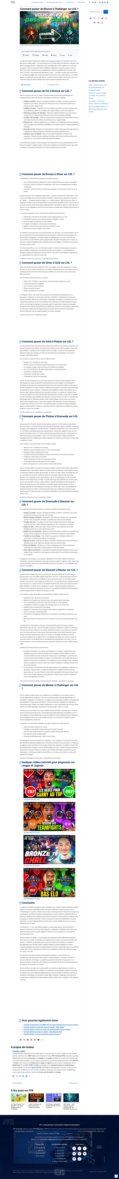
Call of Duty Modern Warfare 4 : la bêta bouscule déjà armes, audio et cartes (98, 109)
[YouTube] (100, 2)
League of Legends (55, 61)
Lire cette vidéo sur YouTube (31, 799)
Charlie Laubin (50, 1170)
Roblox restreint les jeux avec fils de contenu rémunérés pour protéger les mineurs (98, 87)
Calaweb (69, 1170)
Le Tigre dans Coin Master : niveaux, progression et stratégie (17, 1106)
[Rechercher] (105, 12)
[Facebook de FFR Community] (91, 18)
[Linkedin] (105, 2)
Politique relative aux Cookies (50, 1172)
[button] (43, 2)
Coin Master (63, 1133)
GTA (40, 1131)
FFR (20, 6)
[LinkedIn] (26, 1076)
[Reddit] (35, 1040)
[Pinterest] (28, 1040)
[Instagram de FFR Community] (94, 18)
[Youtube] (74, 1154)
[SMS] (38, 1040)
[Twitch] (102, 2)
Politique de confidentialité (35, 1172)
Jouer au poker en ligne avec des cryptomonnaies (34, 1105)
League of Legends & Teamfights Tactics (66, 1131)
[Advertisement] (49, 161)
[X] (98, 18)
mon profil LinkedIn (33, 1070)
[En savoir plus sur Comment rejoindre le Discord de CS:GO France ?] (53, 1097)
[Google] (102, 23)
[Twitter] (97, 2)
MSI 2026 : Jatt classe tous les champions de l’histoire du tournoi (70, 1106)
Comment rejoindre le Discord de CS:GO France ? (53, 1105)
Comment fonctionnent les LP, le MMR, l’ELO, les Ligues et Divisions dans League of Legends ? (51, 1025)
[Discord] (107, 2)
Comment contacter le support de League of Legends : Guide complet (44, 1027)
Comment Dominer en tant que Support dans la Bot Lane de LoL (42, 1034)
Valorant (44, 1131)
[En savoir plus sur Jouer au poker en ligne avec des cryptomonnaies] (36, 1097)
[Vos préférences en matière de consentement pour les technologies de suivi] (116, 1176)
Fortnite (36, 1131)
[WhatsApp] (42, 1040)
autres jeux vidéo (77, 1133)
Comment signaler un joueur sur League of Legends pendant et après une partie (47, 1029)
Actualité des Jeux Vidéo (26, 6)
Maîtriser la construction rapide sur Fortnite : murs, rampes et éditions (97, 95)
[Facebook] (93, 2)
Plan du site (25, 1172)
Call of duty (50, 1131)
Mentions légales (17, 1172)
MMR (32, 75)
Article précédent (16, 1083)
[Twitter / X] (24, 1040)
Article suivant (74, 1083)
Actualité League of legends (35, 6)
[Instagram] (95, 2)
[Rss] (79, 1159)
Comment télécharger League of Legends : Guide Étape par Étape (43, 1032)
